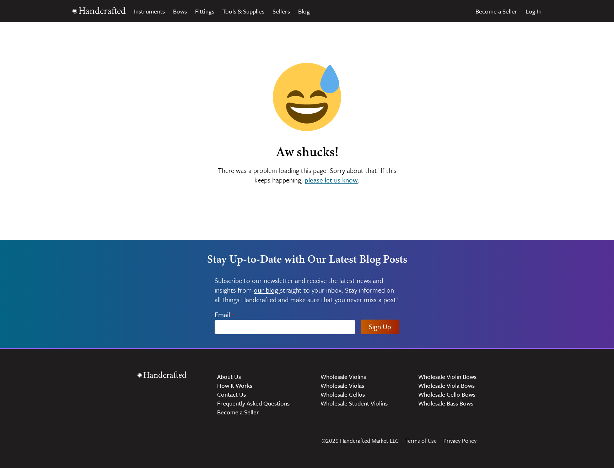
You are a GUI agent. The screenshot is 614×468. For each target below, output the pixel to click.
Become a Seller (496, 11)
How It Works (234, 385)
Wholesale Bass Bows (445, 403)
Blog (304, 11)
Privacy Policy (459, 440)
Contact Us (231, 394)
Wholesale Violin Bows (447, 376)
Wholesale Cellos (343, 394)
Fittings (204, 11)
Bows (180, 11)
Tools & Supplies (243, 11)
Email (224, 314)
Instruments (149, 11)
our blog (267, 290)
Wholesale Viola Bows (446, 385)
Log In (534, 11)
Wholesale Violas (342, 385)
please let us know (331, 180)
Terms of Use (421, 440)
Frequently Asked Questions (253, 403)
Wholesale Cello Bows (446, 394)
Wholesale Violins (343, 376)
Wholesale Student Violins (354, 403)
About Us (229, 376)
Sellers (281, 11)
